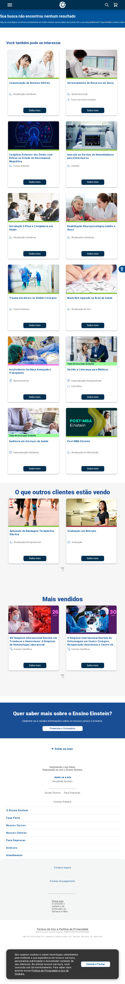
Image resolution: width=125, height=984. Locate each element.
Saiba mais (35, 110)
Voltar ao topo (64, 748)
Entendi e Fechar (95, 964)
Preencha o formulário (62, 728)
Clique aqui (58, 901)
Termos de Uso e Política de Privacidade (62, 929)
